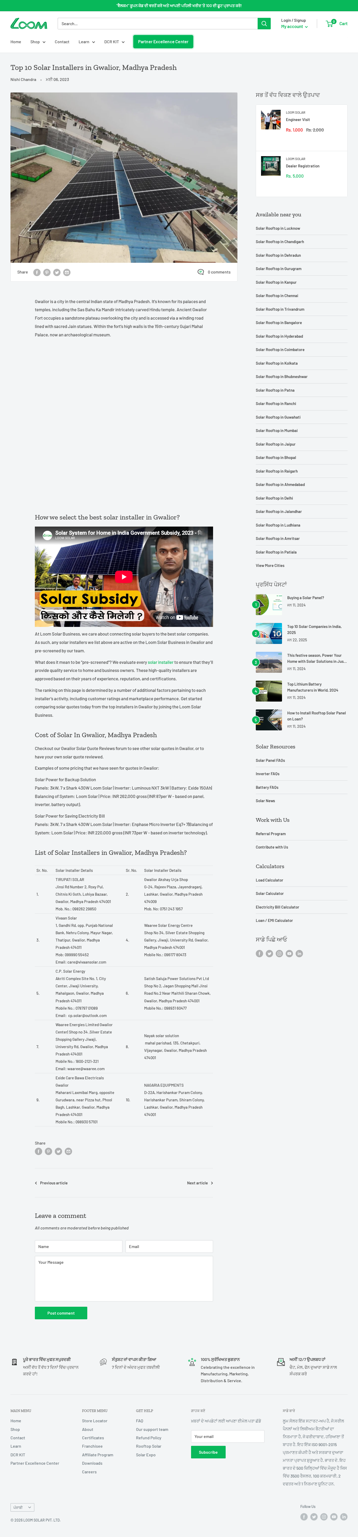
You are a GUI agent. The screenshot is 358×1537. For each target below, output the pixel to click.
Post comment (61, 1312)
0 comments (219, 271)
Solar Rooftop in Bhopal (276, 457)
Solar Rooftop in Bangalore (279, 322)
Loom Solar (295, 112)
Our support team (152, 1429)
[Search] (264, 23)
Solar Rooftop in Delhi (274, 498)
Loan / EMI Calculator (274, 920)
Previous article (54, 1182)
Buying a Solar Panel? (305, 597)
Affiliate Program (97, 1454)
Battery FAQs (267, 787)
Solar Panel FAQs (270, 760)
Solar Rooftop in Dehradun (278, 255)
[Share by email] (66, 272)
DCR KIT (111, 41)
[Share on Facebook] (37, 272)
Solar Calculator (270, 893)
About (87, 1429)
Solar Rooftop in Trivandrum (280, 309)
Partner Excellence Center (163, 41)
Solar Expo (146, 1454)
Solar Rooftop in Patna (275, 390)
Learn (84, 41)
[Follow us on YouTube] (289, 953)
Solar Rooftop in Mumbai (277, 430)
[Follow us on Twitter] (269, 953)
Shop (35, 41)
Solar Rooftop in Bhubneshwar (282, 376)
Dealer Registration (302, 165)
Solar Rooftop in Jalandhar (279, 511)
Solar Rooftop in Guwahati (278, 417)
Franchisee (92, 1445)
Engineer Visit (298, 119)
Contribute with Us (272, 847)
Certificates (93, 1437)
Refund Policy (148, 1437)
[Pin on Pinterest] (47, 272)
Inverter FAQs (267, 773)
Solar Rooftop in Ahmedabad (280, 484)
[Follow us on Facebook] (259, 953)
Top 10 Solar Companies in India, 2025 (314, 629)
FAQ (139, 1420)
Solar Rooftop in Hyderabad (279, 336)
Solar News (265, 800)
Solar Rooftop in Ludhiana (278, 525)
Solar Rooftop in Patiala (276, 552)
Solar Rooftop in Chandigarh (280, 241)
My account (292, 26)
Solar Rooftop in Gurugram (278, 268)
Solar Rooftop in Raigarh (277, 471)
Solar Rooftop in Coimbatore (280, 349)
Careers (89, 1471)
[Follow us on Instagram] (279, 953)
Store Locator (94, 1420)
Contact (62, 41)
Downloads (92, 1463)
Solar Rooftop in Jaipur (276, 444)
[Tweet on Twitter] (57, 272)
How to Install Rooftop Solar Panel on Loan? (316, 715)
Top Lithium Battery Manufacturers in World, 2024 (312, 687)
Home (15, 41)
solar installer (161, 662)
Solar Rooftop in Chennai (277, 295)
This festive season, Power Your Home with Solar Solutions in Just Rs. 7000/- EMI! (316, 659)
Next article (197, 1182)
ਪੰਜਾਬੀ (18, 1507)
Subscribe (208, 1452)
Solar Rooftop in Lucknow (278, 228)
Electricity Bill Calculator (277, 907)
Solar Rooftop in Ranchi (276, 403)
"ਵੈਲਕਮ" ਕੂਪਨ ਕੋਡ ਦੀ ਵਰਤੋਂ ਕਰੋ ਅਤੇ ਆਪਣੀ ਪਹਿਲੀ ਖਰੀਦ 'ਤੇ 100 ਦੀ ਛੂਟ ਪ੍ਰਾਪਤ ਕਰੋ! (179, 5)
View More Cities (270, 565)
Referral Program (271, 833)
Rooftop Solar (148, 1445)
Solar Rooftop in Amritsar (278, 538)
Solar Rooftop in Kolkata (277, 363)
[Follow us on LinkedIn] (299, 953)
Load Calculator (269, 880)
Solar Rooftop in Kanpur (276, 282)
